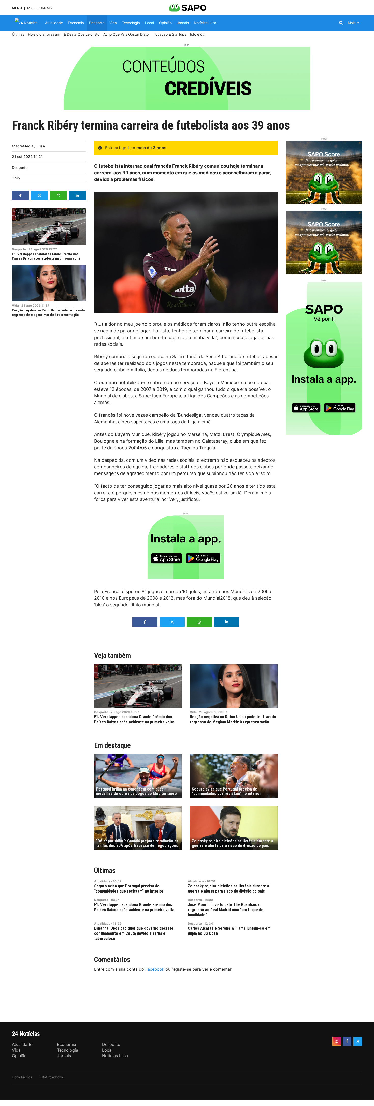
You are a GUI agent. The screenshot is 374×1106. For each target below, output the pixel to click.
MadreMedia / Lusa (28, 146)
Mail (31, 8)
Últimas (105, 870)
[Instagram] (336, 1041)
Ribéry (16, 178)
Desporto (19, 167)
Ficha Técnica (22, 1077)
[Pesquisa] (341, 23)
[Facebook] (347, 1041)
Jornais (45, 8)
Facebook (154, 969)
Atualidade (102, 881)
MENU (17, 8)
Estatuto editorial (52, 1077)
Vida (15, 305)
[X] (357, 1041)
